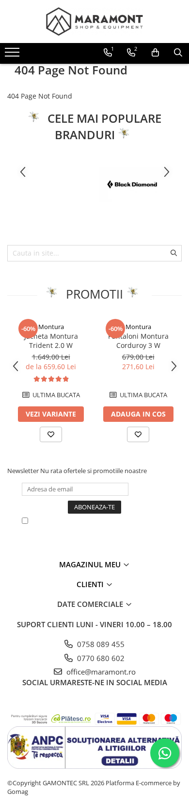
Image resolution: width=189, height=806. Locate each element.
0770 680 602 (100, 658)
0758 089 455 (100, 644)
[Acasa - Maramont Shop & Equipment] (94, 21)
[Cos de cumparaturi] (155, 52)
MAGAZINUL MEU (91, 564)
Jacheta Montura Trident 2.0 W (51, 340)
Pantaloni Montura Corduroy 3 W (138, 340)
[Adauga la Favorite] (51, 434)
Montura (51, 326)
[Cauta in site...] (178, 52)
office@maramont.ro (100, 671)
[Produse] (13, 55)
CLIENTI (91, 584)
